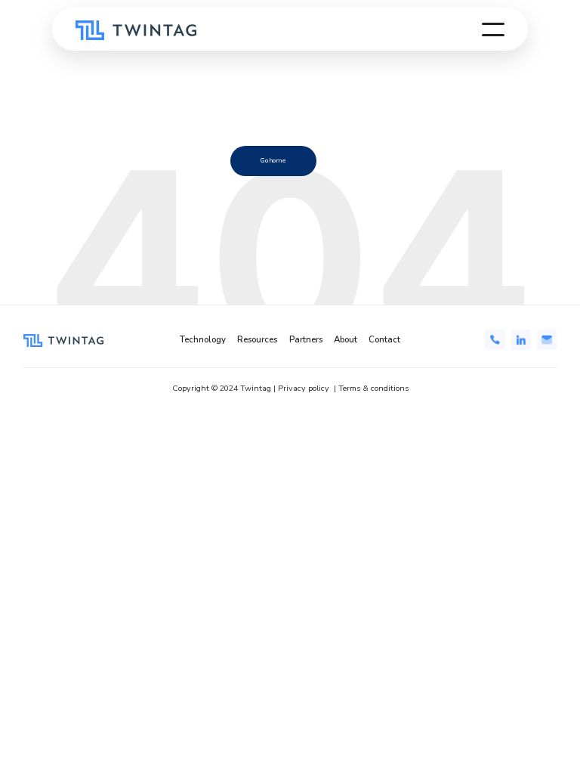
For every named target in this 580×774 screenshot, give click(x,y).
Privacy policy (303, 388)
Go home (273, 160)
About (345, 340)
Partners (305, 340)
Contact (384, 340)
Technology (203, 340)
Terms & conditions (373, 388)
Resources (257, 340)
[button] (493, 29)
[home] (136, 29)
